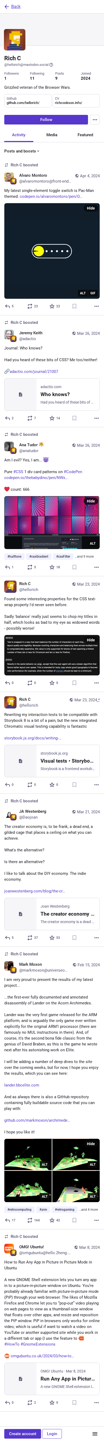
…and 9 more (84, 556)
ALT (83, 293)
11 (32, 78)
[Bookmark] (74, 306)
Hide (91, 208)
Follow (46, 119)
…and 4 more (88, 1209)
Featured (85, 134)
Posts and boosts (20, 151)
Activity (18, 134)
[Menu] (95, 119)
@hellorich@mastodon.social (26, 65)
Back (16, 6)
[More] (96, 306)
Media (51, 134)
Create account (22, 1433)
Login (52, 1433)
